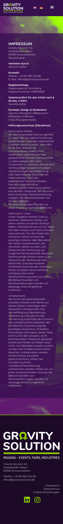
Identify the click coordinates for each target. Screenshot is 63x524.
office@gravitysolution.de (19, 479)
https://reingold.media (22, 119)
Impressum (52, 485)
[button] (52, 7)
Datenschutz (52, 488)
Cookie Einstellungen (46, 492)
